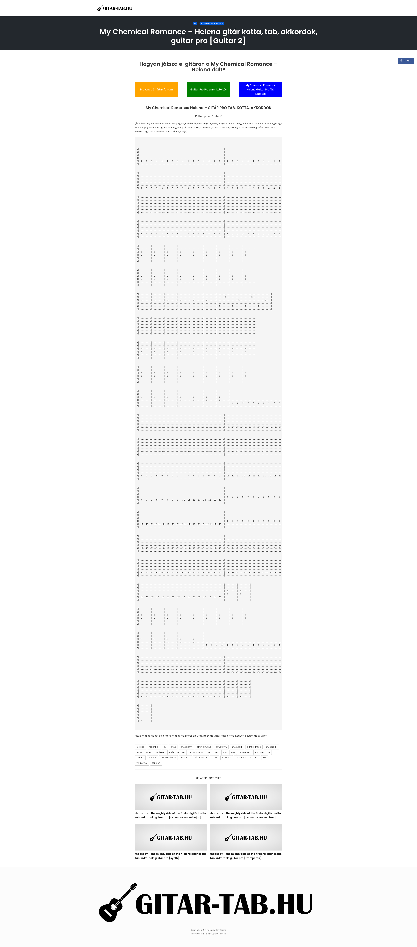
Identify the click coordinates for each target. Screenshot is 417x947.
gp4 (225, 752)
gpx (233, 752)
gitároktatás (254, 747)
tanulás (156, 763)
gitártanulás (196, 752)
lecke (214, 758)
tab (264, 758)
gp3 (216, 752)
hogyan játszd (168, 758)
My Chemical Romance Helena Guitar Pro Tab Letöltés (260, 89)
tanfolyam (142, 763)
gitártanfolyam (177, 752)
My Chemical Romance (212, 23)
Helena (140, 758)
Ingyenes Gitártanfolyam (156, 89)
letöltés (226, 758)
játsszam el (201, 758)
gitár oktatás (204, 747)
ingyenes (185, 758)
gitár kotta (186, 747)
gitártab (160, 752)
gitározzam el (144, 752)
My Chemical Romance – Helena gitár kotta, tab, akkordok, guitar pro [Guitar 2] (208, 36)
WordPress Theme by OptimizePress (208, 933)
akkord (140, 747)
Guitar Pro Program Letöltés (208, 89)
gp (209, 752)
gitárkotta (221, 747)
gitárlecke (236, 747)
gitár (173, 747)
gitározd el (271, 747)
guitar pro (245, 752)
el (165, 747)
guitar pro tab (262, 752)
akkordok (154, 747)
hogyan (152, 758)
